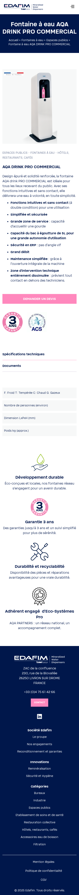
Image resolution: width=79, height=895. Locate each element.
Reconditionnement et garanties (39, 751)
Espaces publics (57, 40)
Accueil (13, 40)
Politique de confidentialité (43, 871)
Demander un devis (39, 299)
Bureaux (39, 793)
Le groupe (40, 737)
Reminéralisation (39, 768)
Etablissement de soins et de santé (39, 815)
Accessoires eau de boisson (39, 837)
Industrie (39, 800)
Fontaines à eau (32, 40)
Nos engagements (39, 744)
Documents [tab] (11, 366)
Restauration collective (39, 822)
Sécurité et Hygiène (39, 776)
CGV (44, 880)
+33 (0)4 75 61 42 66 (39, 692)
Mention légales (43, 862)
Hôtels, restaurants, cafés (39, 829)
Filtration (39, 844)
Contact (39, 702)
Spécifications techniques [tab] (23, 354)
